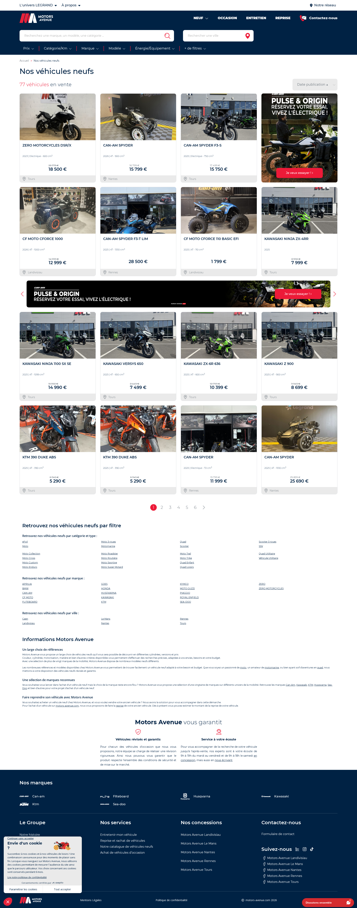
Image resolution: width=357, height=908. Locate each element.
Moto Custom (30, 562)
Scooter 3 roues (267, 541)
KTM (103, 601)
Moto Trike (186, 558)
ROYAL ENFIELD (189, 597)
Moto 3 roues (108, 541)
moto (243, 667)
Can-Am (290, 684)
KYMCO (184, 584)
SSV (261, 546)
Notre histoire (30, 835)
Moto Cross (28, 558)
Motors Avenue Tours (196, 870)
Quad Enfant (187, 562)
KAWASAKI (107, 597)
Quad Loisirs (187, 567)
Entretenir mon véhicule (118, 835)
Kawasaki (301, 684)
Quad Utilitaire (267, 553)
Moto (25, 546)
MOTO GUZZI (187, 588)
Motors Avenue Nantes (198, 852)
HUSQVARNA (108, 592)
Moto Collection (31, 553)
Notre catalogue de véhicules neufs (126, 846)
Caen (25, 618)
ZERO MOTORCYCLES (271, 588)
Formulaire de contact (278, 834)
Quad (183, 541)
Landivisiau (28, 623)
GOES (104, 584)
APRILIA (27, 584)
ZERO (262, 584)
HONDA (105, 588)
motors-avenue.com (67, 705)
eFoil (25, 541)
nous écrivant (223, 760)
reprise (119, 705)
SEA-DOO (185, 601)
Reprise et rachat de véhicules (122, 840)
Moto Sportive (109, 562)
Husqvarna (320, 684)
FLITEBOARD (29, 601)
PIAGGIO (185, 592)
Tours (183, 623)
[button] (265, 138)
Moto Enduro (29, 567)
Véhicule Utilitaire (268, 558)
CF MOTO (27, 597)
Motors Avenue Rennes (198, 861)
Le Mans (105, 618)
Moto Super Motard (112, 567)
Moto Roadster (109, 553)
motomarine (272, 667)
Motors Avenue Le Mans (198, 843)
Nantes (105, 623)
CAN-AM (27, 592)
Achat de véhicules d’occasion (122, 852)
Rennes (184, 618)
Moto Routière (109, 558)
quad (320, 667)
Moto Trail (185, 553)
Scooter (184, 546)
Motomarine (108, 546)
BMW (25, 588)
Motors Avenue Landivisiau (201, 835)
